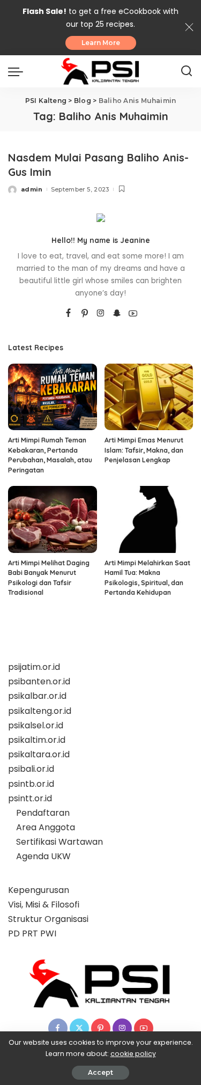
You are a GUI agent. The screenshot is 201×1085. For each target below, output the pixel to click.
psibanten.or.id (39, 681)
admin (32, 189)
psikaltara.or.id (39, 754)
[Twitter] (79, 1028)
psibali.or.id (31, 769)
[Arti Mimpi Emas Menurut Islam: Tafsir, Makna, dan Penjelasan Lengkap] (149, 397)
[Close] (189, 27)
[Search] (186, 71)
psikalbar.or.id (37, 696)
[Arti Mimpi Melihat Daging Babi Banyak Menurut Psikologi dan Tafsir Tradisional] (52, 519)
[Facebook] (68, 313)
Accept (100, 1072)
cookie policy (133, 1053)
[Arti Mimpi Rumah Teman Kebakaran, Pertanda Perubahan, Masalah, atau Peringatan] (52, 397)
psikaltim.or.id (36, 740)
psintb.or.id (31, 784)
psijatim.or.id (34, 667)
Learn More (100, 43)
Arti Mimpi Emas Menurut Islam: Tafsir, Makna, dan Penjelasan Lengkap (144, 450)
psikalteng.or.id (39, 711)
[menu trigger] (18, 71)
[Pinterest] (85, 313)
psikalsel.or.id (35, 725)
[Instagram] (101, 313)
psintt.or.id (30, 798)
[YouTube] (133, 313)
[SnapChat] (117, 313)
